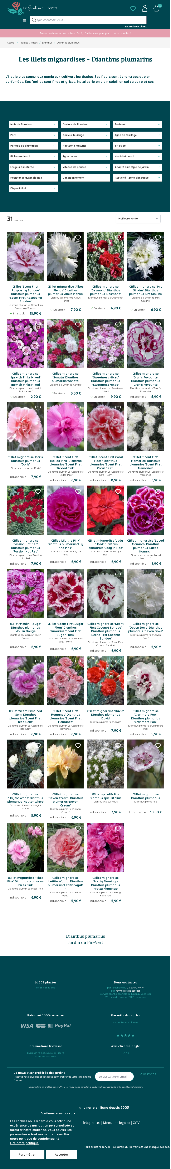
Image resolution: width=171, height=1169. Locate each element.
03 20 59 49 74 (135, 987)
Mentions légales (116, 1122)
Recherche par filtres (136, 26)
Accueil (11, 42)
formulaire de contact (128, 990)
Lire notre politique (24, 1143)
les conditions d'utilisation (130, 1087)
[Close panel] (80, 1108)
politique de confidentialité (104, 1087)
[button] (133, 8)
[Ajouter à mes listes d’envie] (38, 237)
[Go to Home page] (32, 8)
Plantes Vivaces (29, 42)
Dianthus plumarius (68, 42)
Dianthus (47, 42)
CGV (136, 1122)
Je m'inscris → (147, 1076)
